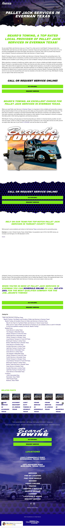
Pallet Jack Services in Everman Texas (13, 317)
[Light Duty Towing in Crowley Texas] (5, 397)
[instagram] (34, 503)
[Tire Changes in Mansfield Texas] (38, 397)
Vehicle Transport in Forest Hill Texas (49, 407)
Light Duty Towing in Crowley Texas (5, 407)
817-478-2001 (26, 122)
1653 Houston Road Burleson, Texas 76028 (12, 379)
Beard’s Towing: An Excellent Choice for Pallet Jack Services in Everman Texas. (26, 321)
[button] (2, 403)
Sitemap (29, 507)
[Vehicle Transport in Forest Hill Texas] (49, 397)
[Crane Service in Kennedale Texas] (16, 397)
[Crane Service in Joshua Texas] (27, 397)
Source (3, 236)
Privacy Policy (35, 507)
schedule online (33, 288)
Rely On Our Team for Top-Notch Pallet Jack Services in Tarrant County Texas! (27, 323)
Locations (7, 373)
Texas (35, 229)
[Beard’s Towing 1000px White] (32, 428)
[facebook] (31, 503)
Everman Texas (27, 109)
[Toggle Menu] (62, 3)
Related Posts (9, 328)
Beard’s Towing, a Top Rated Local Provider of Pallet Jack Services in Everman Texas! (27, 319)
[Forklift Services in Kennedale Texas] (60, 397)
